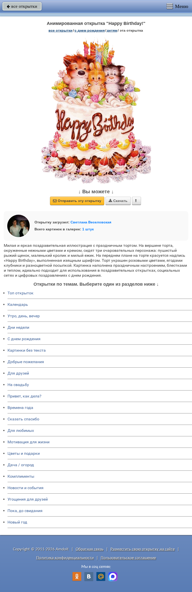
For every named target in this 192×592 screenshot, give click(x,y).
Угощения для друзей (28, 499)
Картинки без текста (27, 350)
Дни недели (18, 327)
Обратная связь (90, 549)
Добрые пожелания (26, 361)
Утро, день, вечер (24, 316)
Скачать (118, 201)
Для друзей (18, 373)
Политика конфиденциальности (65, 558)
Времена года (20, 407)
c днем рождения (89, 30)
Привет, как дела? (25, 396)
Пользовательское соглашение (128, 558)
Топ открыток (21, 293)
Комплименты (21, 476)
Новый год (17, 522)
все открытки (22, 6)
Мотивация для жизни (29, 442)
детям (112, 30)
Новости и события (26, 487)
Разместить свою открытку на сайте (142, 549)
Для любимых (21, 430)
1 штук (88, 229)
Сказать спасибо (23, 419)
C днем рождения (24, 338)
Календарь (18, 304)
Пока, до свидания (25, 510)
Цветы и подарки (24, 453)
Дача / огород (21, 464)
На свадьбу (18, 384)
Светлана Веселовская (90, 222)
